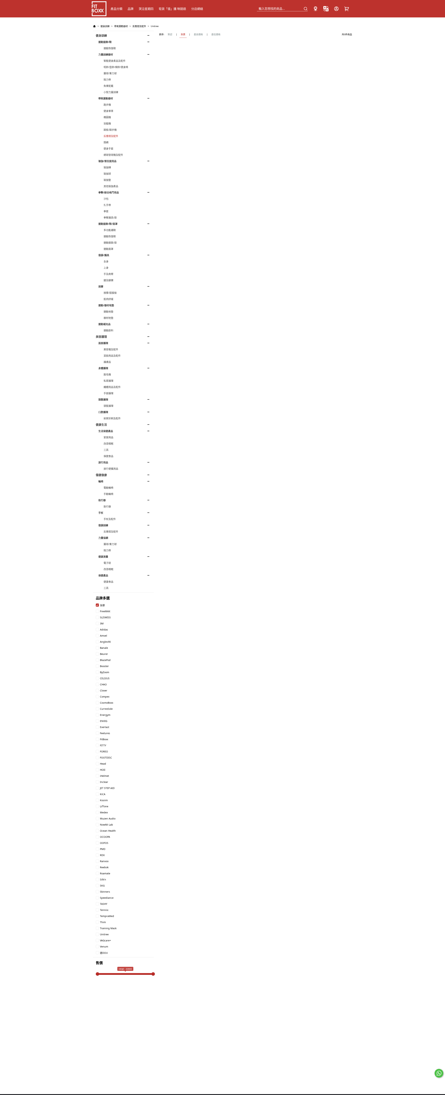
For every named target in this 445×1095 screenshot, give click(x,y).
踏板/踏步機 (110, 129)
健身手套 (108, 148)
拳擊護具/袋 (110, 217)
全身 (106, 261)
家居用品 (108, 437)
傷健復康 (101, 475)
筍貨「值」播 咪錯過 (172, 9)
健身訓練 (105, 26)
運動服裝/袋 (110, 242)
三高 (106, 449)
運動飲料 (108, 330)
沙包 (106, 198)
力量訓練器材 (105, 54)
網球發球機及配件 (113, 154)
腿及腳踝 (108, 280)
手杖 (100, 512)
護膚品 (107, 361)
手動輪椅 (108, 494)
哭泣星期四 (146, 9)
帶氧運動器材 (121, 26)
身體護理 (103, 368)
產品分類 (116, 9)
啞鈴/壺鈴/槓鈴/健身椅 (116, 67)
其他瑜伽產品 (111, 186)
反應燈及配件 (139, 26)
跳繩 (106, 142)
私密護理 (108, 380)
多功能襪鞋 (110, 230)
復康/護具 (103, 255)
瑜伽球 (107, 173)
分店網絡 (197, 9)
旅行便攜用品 (111, 468)
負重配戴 (108, 85)
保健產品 (103, 575)
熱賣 (183, 34)
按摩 (100, 286)
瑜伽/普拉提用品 (107, 161)
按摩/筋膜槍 (110, 292)
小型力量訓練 (111, 92)
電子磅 (107, 562)
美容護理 (101, 337)
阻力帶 (107, 79)
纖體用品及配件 (112, 387)
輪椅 (100, 481)
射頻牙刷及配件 (112, 418)
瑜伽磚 (107, 167)
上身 (106, 267)
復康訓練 (103, 525)
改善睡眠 (108, 443)
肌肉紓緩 (108, 299)
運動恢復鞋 (110, 48)
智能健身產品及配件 (115, 60)
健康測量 (103, 556)
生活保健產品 (105, 431)
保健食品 (108, 456)
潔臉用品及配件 (112, 355)
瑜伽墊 (107, 179)
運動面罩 (108, 248)
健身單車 (108, 111)
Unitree (155, 26)
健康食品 (108, 581)
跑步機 (107, 104)
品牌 (131, 9)
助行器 (102, 500)
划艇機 (107, 123)
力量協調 (103, 537)
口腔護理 (103, 412)
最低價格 (215, 34)
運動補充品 (104, 324)
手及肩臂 (108, 274)
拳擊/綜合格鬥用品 (108, 192)
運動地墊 (108, 311)
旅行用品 (103, 462)
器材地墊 (108, 317)
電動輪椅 (108, 487)
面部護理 (103, 343)
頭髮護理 (103, 399)
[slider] (97, 974)
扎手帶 (107, 205)
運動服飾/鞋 (105, 42)
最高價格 (198, 34)
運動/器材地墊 (106, 305)
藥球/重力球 (110, 73)
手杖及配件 (110, 519)
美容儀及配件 (111, 349)
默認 (170, 34)
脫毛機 (107, 374)
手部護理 (108, 393)
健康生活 (101, 425)
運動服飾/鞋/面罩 (108, 223)
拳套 (106, 211)
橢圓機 (107, 117)
